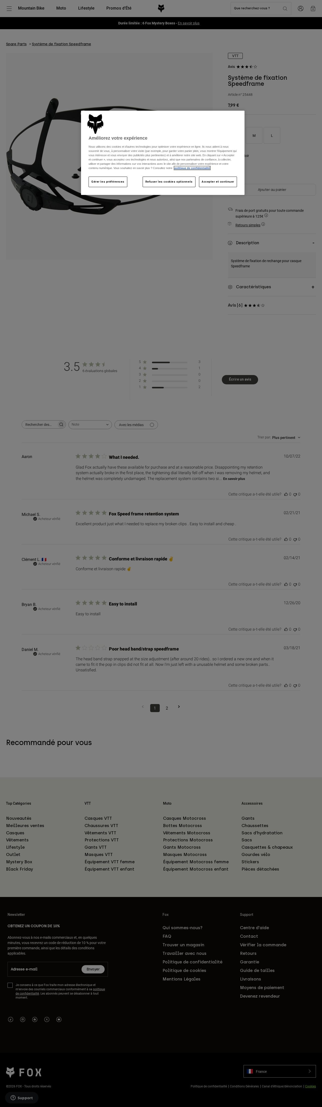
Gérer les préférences (108, 181)
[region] (163, 153)
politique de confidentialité (192, 168)
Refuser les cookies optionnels (169, 181)
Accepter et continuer (218, 181)
